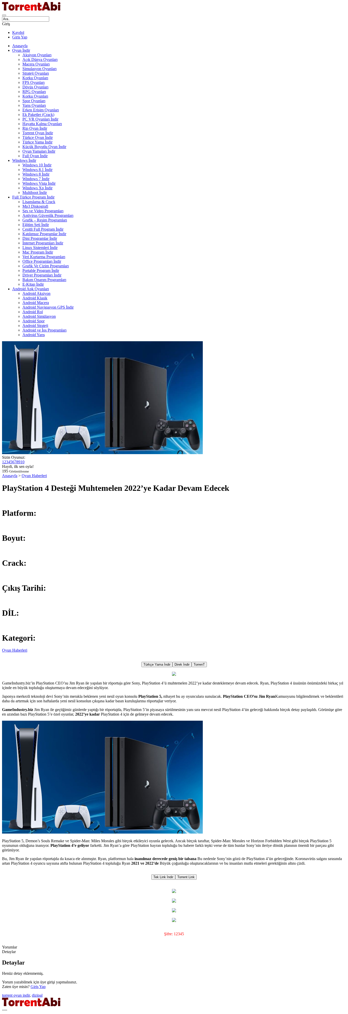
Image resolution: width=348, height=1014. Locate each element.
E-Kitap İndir (33, 284)
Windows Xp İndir (37, 188)
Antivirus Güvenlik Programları (47, 215)
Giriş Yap (19, 37)
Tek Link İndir (163, 877)
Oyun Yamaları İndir (38, 151)
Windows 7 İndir (35, 179)
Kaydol (18, 32)
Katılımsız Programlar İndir (44, 234)
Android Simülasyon (39, 316)
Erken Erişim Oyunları (40, 110)
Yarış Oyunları (34, 105)
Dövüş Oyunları (35, 87)
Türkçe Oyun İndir (37, 137)
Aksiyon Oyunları (36, 55)
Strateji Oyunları (35, 73)
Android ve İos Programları (44, 330)
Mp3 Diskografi (35, 206)
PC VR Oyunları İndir (40, 119)
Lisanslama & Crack (38, 202)
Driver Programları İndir (41, 275)
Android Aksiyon (36, 293)
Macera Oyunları (36, 64)
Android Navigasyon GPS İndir (48, 307)
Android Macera (35, 302)
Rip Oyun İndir (34, 128)
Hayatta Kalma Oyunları (42, 124)
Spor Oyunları (33, 101)
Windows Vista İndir (39, 183)
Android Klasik (34, 298)
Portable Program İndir (40, 270)
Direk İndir (182, 664)
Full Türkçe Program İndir (33, 197)
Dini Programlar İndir (39, 238)
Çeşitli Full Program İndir (42, 229)
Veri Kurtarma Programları (43, 257)
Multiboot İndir (34, 192)
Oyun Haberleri (34, 475)
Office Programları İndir (41, 261)
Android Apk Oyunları (30, 289)
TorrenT (199, 664)
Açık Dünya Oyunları (40, 59)
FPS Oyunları (33, 82)
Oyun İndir (21, 50)
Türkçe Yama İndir (37, 142)
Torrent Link (186, 877)
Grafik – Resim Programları (44, 220)
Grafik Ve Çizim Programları (45, 266)
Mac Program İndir (37, 252)
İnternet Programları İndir (42, 243)
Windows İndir (24, 160)
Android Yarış (33, 335)
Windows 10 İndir (36, 165)
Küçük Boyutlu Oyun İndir (44, 146)
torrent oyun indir (16, 995)
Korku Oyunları (35, 78)
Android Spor (33, 321)
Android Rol (32, 312)
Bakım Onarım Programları (44, 280)
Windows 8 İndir (35, 174)
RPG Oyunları (34, 91)
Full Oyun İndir (35, 156)
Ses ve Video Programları (42, 211)
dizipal (37, 995)
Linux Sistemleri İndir (40, 247)
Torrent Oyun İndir (37, 133)
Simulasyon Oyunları (39, 69)
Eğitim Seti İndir (35, 224)
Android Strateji (35, 325)
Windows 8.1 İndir (37, 169)
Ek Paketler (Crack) (38, 114)
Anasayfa (20, 46)
